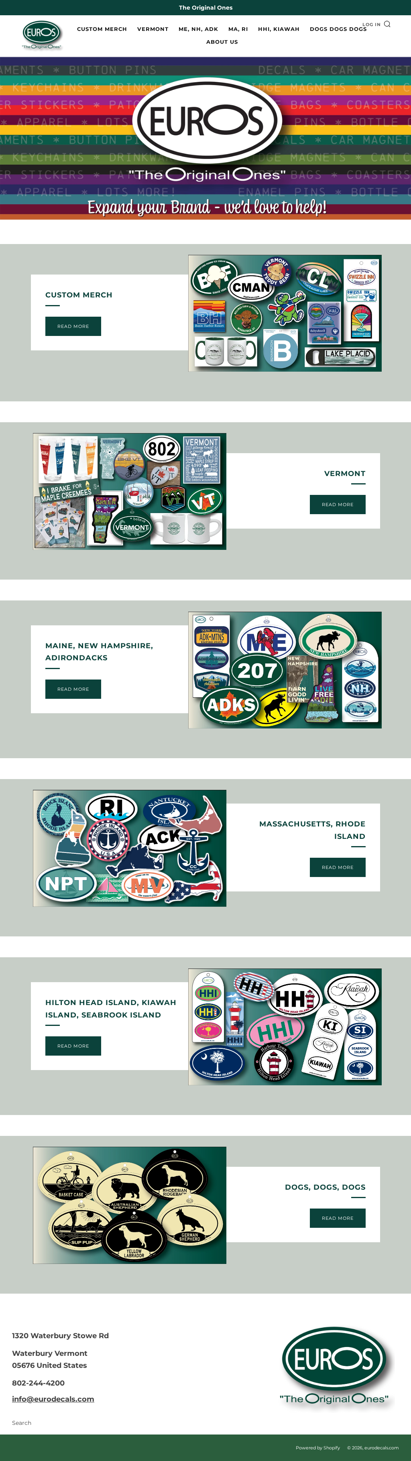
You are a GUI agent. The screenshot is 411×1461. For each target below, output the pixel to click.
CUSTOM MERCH (102, 29)
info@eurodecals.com (53, 1399)
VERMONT (153, 29)
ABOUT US (222, 42)
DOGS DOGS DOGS (338, 29)
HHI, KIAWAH (279, 29)
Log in (371, 24)
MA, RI (238, 29)
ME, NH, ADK (198, 29)
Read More (73, 326)
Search (21, 1422)
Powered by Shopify (318, 1448)
